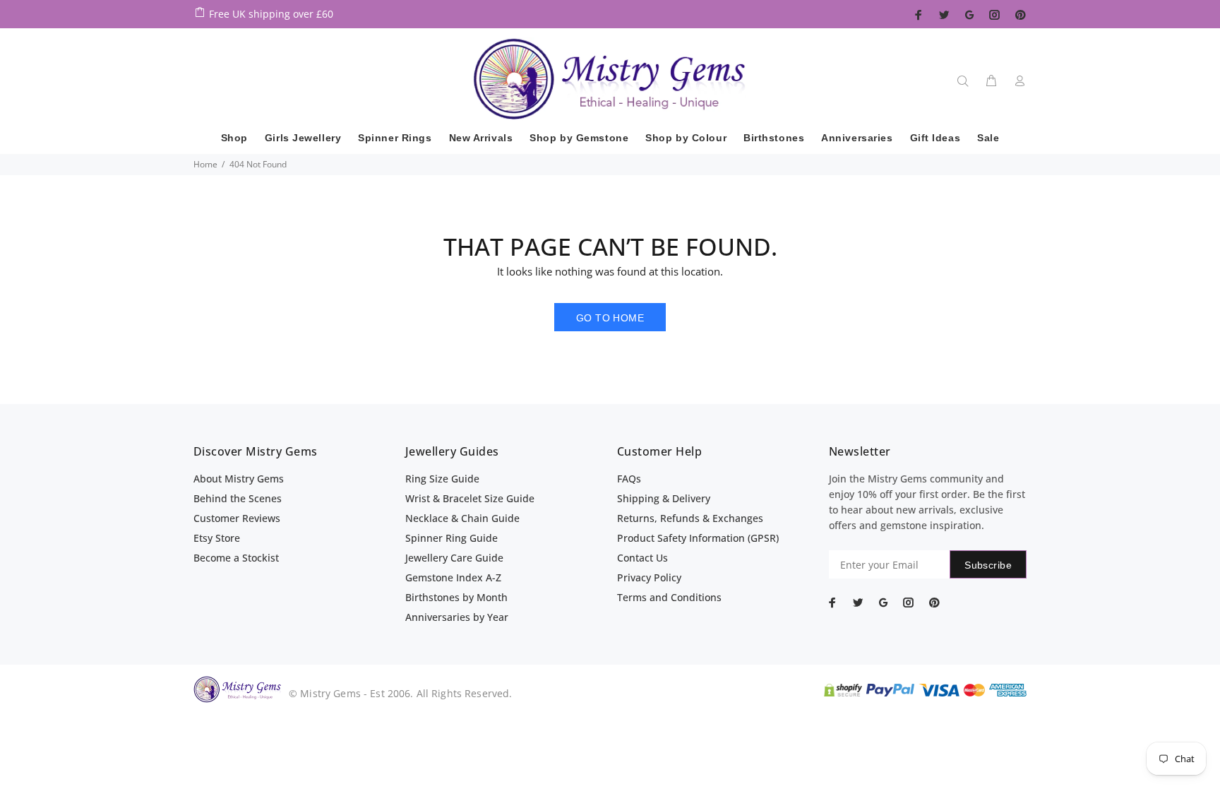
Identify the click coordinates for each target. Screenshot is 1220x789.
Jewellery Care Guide (454, 557)
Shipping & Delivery (663, 498)
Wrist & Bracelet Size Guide (469, 498)
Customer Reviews (236, 518)
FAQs (629, 478)
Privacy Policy (649, 577)
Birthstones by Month (456, 597)
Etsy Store (216, 538)
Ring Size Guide (442, 478)
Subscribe (988, 565)
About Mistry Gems (238, 478)
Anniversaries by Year (456, 617)
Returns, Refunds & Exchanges (690, 518)
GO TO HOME (610, 318)
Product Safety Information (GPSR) (698, 538)
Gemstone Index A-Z (453, 577)
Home (205, 164)
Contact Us (642, 557)
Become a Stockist (236, 557)
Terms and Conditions (669, 597)
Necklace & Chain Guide (462, 518)
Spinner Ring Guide (451, 538)
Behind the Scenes (237, 498)
